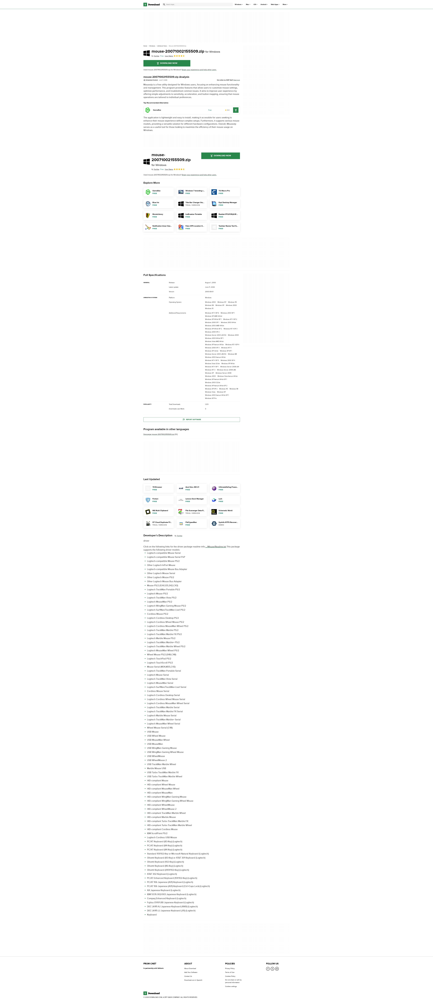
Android (263, 4)
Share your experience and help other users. (199, 70)
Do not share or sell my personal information (233, 981)
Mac (247, 4)
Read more (236, 80)
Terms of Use (229, 972)
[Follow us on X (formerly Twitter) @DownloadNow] (272, 969)
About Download (190, 968)
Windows (238, 4)
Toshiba (179, 536)
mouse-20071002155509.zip (186, 51)
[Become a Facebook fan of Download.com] (268, 969)
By (155, 56)
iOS (254, 4)
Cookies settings (231, 986)
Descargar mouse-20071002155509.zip (158, 434)
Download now (168, 63)
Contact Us (188, 976)
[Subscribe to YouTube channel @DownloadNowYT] (277, 969)
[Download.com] (151, 4)
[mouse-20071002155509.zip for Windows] (146, 53)
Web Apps (274, 4)
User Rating (169, 56)
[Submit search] (164, 4)
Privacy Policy (230, 968)
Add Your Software (190, 972)
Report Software (193, 419)
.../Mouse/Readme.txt (215, 546)
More (284, 4)
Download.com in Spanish (193, 980)
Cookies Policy (230, 976)
